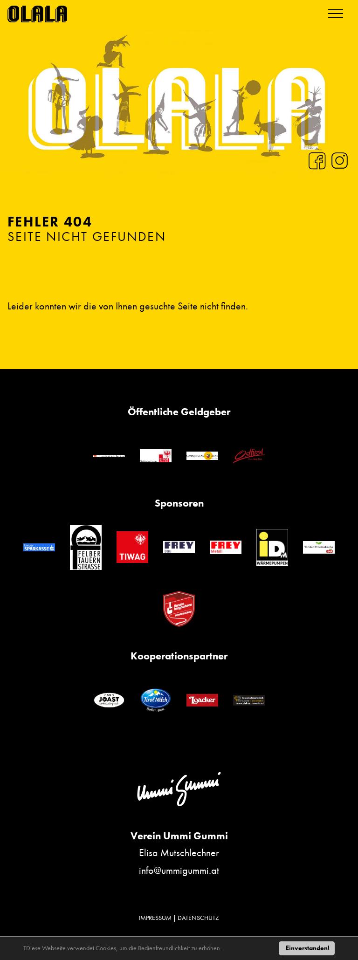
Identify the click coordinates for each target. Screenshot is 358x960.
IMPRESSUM (155, 917)
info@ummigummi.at (179, 870)
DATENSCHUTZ (198, 917)
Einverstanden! (308, 948)
